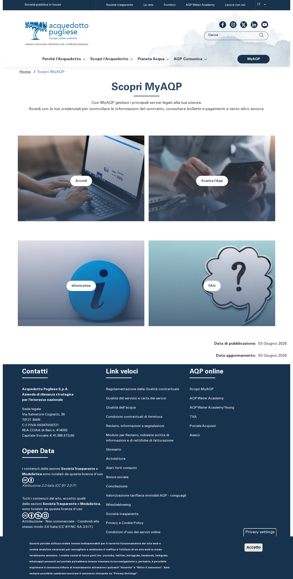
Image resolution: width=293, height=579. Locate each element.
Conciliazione (116, 486)
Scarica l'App (212, 181)
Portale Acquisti (203, 426)
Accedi (81, 181)
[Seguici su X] (242, 24)
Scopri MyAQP (202, 389)
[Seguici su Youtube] (263, 24)
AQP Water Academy (200, 5)
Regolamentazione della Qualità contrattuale (142, 389)
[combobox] (260, 5)
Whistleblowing (118, 505)
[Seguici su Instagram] (231, 24)
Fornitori (169, 5)
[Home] (61, 31)
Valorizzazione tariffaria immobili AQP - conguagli (146, 495)
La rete (148, 5)
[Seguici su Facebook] (221, 24)
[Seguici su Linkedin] (252, 24)
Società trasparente (119, 5)
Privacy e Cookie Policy (124, 523)
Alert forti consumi (121, 468)
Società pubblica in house (43, 4)
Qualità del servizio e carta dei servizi (136, 398)
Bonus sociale (117, 477)
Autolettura (115, 459)
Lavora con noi (235, 5)
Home (25, 72)
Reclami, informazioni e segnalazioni (135, 426)
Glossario (113, 449)
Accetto (253, 547)
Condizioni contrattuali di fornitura (134, 417)
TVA (193, 417)
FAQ (212, 286)
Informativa (81, 286)
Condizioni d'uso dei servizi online (133, 532)
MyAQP (253, 59)
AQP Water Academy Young (212, 407)
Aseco (195, 435)
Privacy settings (260, 532)
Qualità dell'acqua (121, 407)
